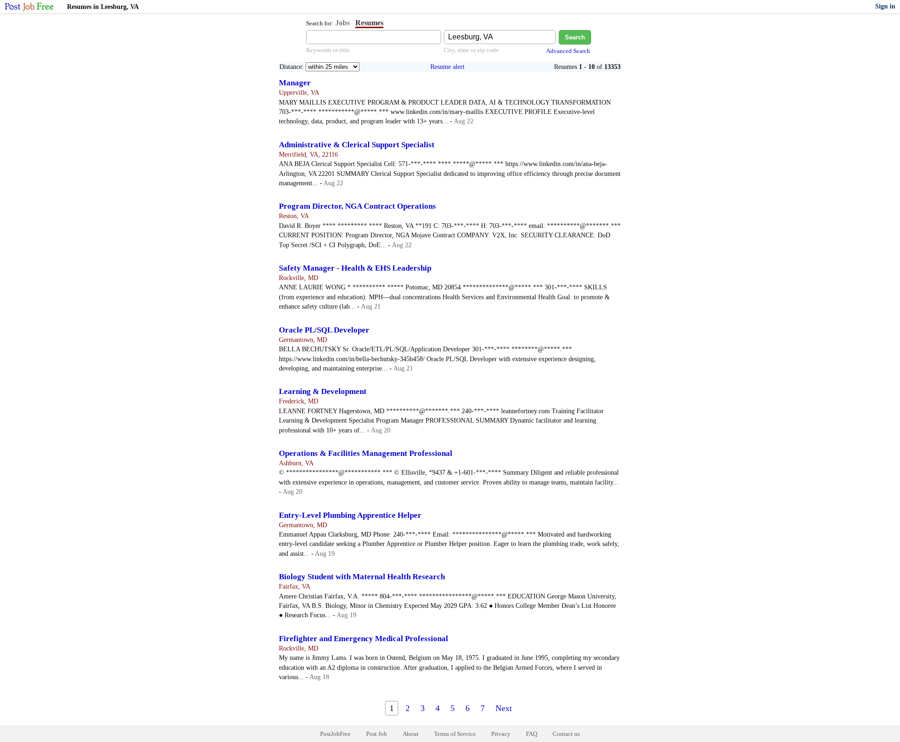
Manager (295, 82)
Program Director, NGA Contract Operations (357, 206)
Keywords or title (328, 49)
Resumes (369, 23)
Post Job (376, 733)
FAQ (531, 733)
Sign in (885, 6)
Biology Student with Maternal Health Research (362, 576)
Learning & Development (323, 391)
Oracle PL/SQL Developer (324, 330)
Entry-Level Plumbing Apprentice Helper (350, 515)
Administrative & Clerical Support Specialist (357, 144)
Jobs (342, 23)
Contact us (566, 733)
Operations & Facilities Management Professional (365, 453)
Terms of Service (455, 733)
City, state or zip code (471, 49)
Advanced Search (568, 50)
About (411, 733)
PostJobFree (335, 733)
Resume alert (447, 66)
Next (503, 708)
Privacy (500, 733)
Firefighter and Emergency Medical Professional (363, 638)
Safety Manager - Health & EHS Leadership (355, 268)
